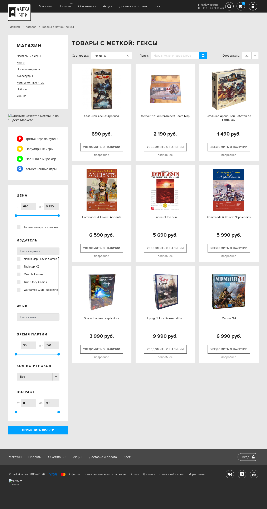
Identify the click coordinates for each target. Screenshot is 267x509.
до (41, 206)
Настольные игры (29, 56)
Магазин (45, 6)
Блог (157, 6)
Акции (107, 6)
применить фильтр (38, 430)
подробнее (101, 155)
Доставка (149, 474)
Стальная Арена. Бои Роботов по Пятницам (229, 118)
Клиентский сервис (172, 474)
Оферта (74, 474)
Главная (14, 27)
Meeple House (33, 274)
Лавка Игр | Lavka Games (40, 259)
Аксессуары (25, 76)
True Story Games (35, 282)
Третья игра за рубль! (41, 139)
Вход (245, 457)
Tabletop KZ (31, 266)
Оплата (134, 474)
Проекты (65, 6)
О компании (87, 6)
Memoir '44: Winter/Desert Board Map (165, 116)
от (18, 206)
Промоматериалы (28, 69)
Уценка (21, 96)
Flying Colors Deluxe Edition (165, 318)
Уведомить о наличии (101, 147)
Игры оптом (197, 474)
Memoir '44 (229, 318)
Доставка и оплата (133, 6)
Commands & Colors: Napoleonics (229, 217)
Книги (21, 62)
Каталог (31, 27)
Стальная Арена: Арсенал (101, 116)
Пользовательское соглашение (104, 474)
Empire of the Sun (165, 217)
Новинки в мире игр (40, 159)
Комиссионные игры (30, 82)
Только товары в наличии (41, 227)
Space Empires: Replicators (101, 318)
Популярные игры (39, 149)
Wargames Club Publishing (41, 290)
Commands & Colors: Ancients (101, 217)
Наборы (22, 89)
